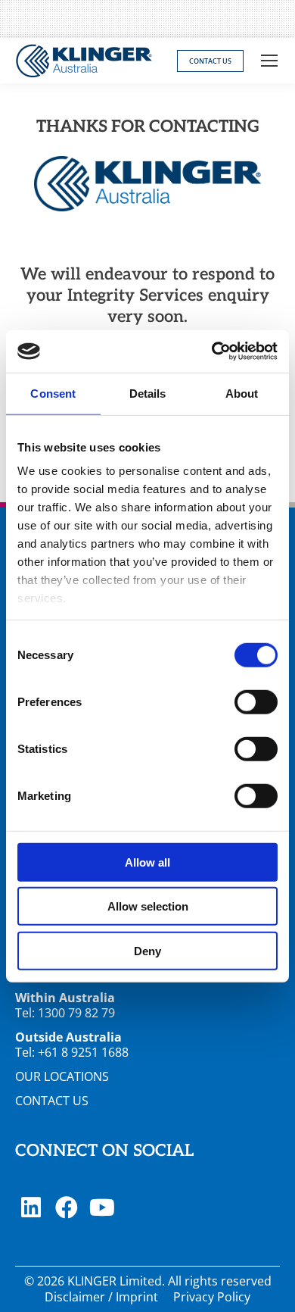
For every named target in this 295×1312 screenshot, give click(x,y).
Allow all (147, 861)
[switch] (256, 701)
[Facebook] (66, 1207)
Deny (147, 950)
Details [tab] (147, 392)
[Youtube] (102, 1207)
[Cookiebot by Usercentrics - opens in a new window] (212, 351)
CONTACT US (51, 1100)
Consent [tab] (53, 392)
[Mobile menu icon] (269, 60)
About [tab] (242, 392)
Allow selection (147, 906)
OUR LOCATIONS (62, 1076)
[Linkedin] (31, 1207)
